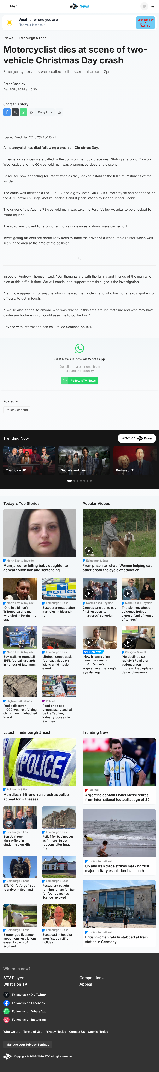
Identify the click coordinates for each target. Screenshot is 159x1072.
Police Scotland (17, 410)
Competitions (92, 978)
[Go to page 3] (77, 481)
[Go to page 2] (74, 481)
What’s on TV (15, 984)
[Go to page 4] (81, 481)
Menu (14, 6)
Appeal (86, 984)
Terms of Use (32, 1031)
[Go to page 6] (87, 481)
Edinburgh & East (32, 38)
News (8, 38)
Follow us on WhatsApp (29, 1011)
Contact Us (77, 1031)
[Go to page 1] (69, 481)
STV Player (13, 978)
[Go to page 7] (91, 481)
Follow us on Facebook (28, 1003)
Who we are (11, 1031)
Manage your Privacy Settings (27, 1044)
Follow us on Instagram (29, 1019)
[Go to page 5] (84, 481)
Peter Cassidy (14, 84)
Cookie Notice (98, 1031)
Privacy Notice (55, 1031)
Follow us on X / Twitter (29, 994)
